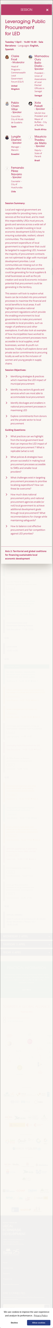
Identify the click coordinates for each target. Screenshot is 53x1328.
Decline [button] (14, 1323)
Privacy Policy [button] (41, 1315)
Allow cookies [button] (38, 1323)
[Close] (47, 10)
